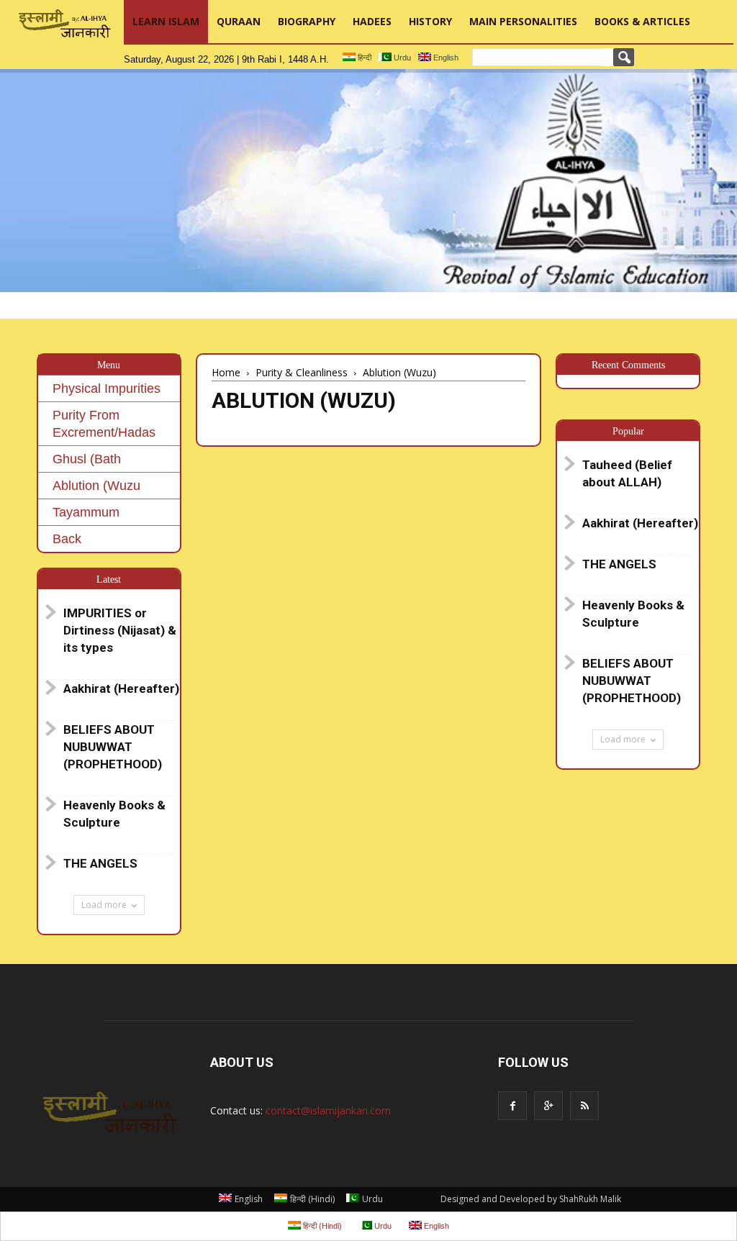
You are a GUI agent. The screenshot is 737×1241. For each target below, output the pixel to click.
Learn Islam (165, 21)
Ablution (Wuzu (96, 485)
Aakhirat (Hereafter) (121, 688)
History (430, 21)
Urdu (401, 57)
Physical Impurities (106, 388)
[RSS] (584, 1105)
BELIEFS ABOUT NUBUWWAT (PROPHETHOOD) (112, 746)
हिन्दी (363, 57)
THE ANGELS (100, 863)
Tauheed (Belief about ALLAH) (627, 473)
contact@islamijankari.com (328, 1110)
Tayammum (86, 512)
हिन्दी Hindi (312, 1199)
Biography (306, 21)
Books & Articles (642, 21)
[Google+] (548, 1105)
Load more (104, 905)
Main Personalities (523, 21)
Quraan (239, 21)
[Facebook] (512, 1105)
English (444, 57)
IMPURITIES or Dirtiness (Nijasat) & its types (119, 630)
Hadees (372, 21)
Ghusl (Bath (87, 459)
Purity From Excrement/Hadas (104, 424)
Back (67, 539)
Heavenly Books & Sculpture (114, 813)
